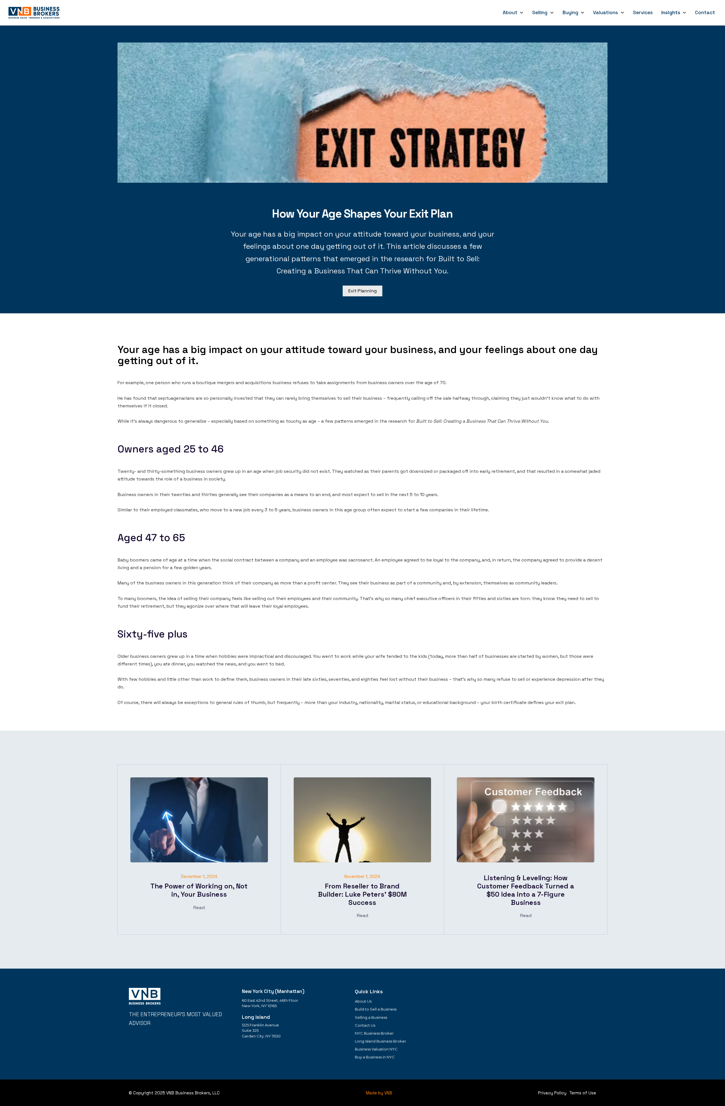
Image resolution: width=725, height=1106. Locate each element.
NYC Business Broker (374, 1033)
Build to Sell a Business (375, 1009)
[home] (35, 12)
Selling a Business (371, 1017)
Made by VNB (379, 1093)
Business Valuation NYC (376, 1049)
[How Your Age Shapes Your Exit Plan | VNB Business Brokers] (145, 996)
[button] (513, 12)
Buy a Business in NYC (375, 1057)
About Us (363, 1001)
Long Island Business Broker (380, 1041)
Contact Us (365, 1025)
